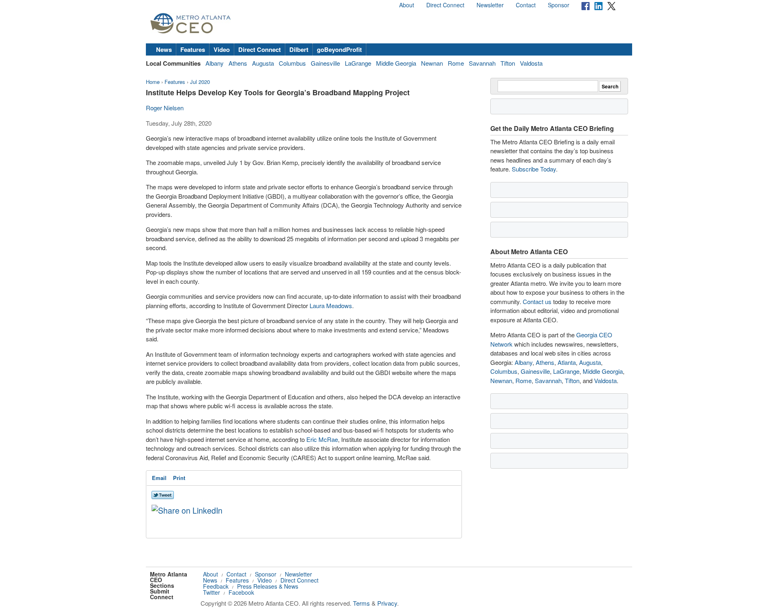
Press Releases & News (267, 586)
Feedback (216, 586)
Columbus (292, 63)
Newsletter (490, 5)
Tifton (507, 63)
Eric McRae (322, 439)
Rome (456, 63)
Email (159, 478)
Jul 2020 (200, 82)
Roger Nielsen (165, 107)
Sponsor (558, 5)
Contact (526, 5)
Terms (361, 603)
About (406, 5)
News (164, 49)
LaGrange (358, 63)
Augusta (263, 63)
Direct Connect (445, 5)
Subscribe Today (534, 169)
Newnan (432, 63)
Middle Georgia (396, 63)
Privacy (387, 603)
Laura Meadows (331, 305)
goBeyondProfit (339, 49)
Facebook (241, 592)
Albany (214, 63)
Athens (238, 63)
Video (222, 49)
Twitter (211, 592)
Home (153, 82)
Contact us (537, 301)
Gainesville (325, 63)
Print (179, 478)
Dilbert (298, 49)
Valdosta (531, 63)
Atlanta (567, 362)
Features (192, 49)
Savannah (482, 63)
